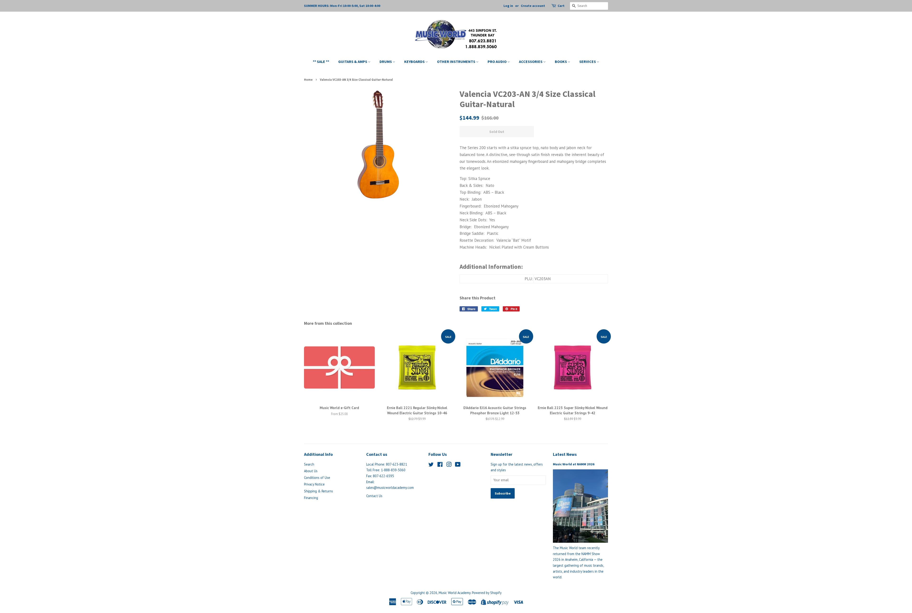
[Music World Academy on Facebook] (440, 465)
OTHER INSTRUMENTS (456, 61)
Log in (508, 6)
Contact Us (374, 496)
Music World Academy (454, 592)
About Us (311, 471)
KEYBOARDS (414, 61)
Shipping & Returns (318, 491)
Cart (561, 6)
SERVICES (588, 61)
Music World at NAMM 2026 (573, 464)
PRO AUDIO (497, 61)
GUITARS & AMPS (353, 61)
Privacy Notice (314, 484)
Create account (533, 6)
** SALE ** (321, 61)
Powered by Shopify (487, 592)
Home (308, 79)
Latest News (565, 454)
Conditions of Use (317, 477)
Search (309, 464)
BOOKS (561, 61)
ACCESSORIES (531, 61)
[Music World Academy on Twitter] (431, 465)
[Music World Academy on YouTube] (458, 465)
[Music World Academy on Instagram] (448, 465)
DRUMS (386, 61)
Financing (311, 497)
